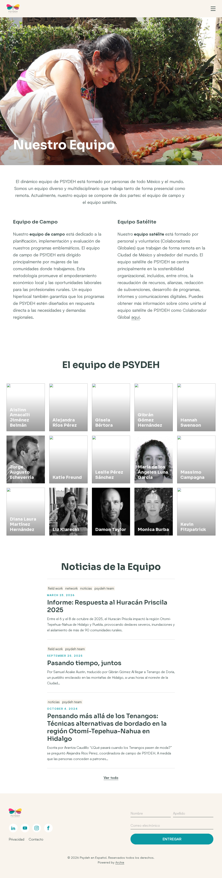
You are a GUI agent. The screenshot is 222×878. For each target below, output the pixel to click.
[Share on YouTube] (25, 828)
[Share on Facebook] (48, 828)
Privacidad (16, 839)
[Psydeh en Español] (13, 8)
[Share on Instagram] (36, 828)
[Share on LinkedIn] (13, 828)
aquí (135, 317)
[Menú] (213, 8)
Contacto (36, 839)
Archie (119, 862)
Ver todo (111, 777)
